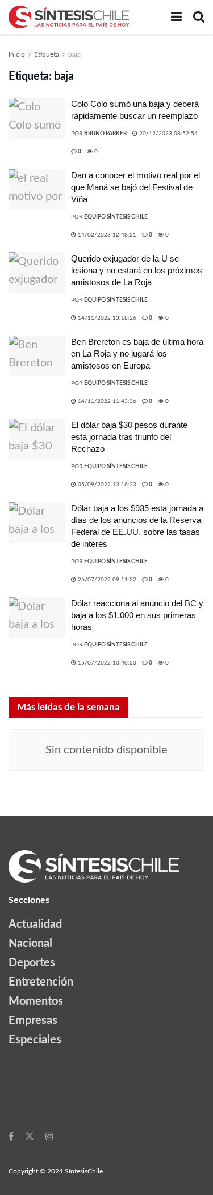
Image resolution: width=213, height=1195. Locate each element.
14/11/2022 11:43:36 (106, 401)
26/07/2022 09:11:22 (106, 579)
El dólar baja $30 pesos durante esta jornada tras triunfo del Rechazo (129, 436)
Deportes (32, 963)
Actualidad (35, 924)
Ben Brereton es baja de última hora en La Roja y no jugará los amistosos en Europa (137, 353)
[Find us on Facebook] (11, 1136)
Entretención (41, 982)
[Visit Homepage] (69, 17)
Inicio (17, 54)
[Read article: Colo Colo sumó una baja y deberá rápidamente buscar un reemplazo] (37, 118)
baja (74, 54)
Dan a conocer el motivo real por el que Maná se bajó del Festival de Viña (135, 187)
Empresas (33, 1020)
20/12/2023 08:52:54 (167, 133)
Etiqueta (46, 54)
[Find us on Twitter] (29, 1136)
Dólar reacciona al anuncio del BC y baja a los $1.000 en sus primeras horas (137, 615)
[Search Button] (198, 17)
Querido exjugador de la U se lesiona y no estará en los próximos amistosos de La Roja (136, 270)
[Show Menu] (176, 17)
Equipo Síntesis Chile (116, 217)
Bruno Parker (105, 133)
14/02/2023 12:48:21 (106, 235)
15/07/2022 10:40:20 (106, 663)
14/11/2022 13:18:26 (106, 318)
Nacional (30, 943)
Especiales (35, 1040)
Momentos (36, 1001)
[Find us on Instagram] (49, 1136)
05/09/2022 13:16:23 (106, 484)
